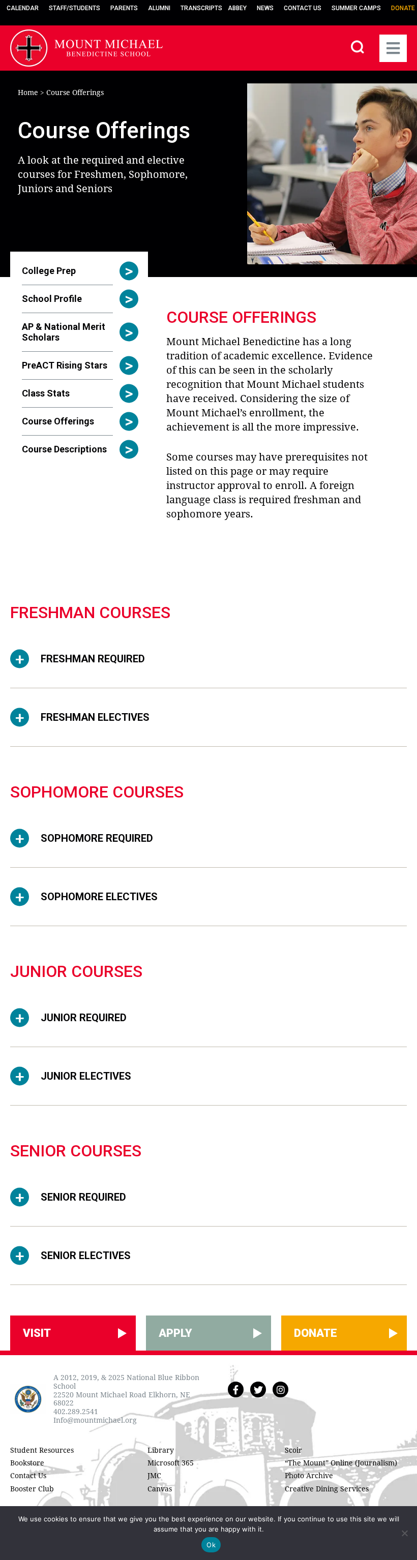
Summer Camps (356, 8)
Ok (211, 1545)
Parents (124, 8)
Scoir (293, 1450)
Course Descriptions (64, 449)
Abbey (237, 8)
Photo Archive (309, 1476)
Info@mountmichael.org (95, 1420)
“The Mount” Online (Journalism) (341, 1463)
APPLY (175, 1333)
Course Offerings (58, 421)
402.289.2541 (75, 1412)
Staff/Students (74, 8)
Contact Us (302, 8)
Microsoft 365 (170, 1463)
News (265, 8)
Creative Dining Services (327, 1489)
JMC (154, 1476)
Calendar (23, 8)
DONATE (315, 1333)
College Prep (49, 270)
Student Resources (42, 1450)
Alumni (159, 8)
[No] (404, 1533)
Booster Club (32, 1489)
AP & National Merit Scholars (63, 332)
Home (28, 92)
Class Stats (46, 393)
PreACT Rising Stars (64, 365)
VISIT (37, 1333)
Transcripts (201, 8)
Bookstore (27, 1463)
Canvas (159, 1489)
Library (160, 1450)
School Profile (52, 298)
